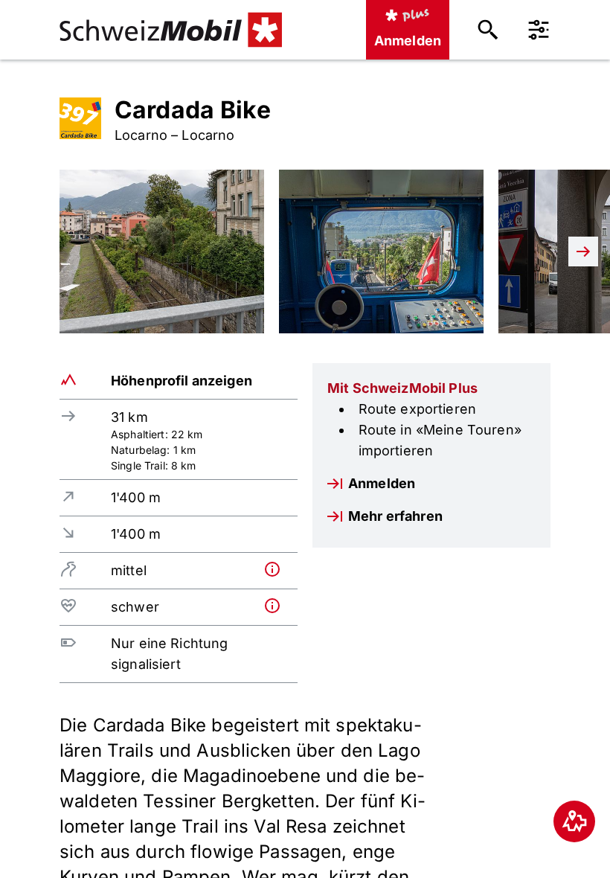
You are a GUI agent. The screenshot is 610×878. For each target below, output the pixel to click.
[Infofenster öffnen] (277, 569)
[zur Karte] (574, 821)
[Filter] (538, 30)
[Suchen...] (488, 30)
